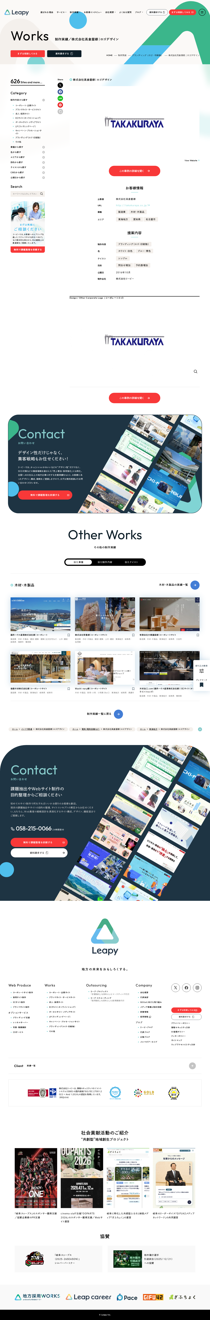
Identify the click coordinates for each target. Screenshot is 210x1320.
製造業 (122, 212)
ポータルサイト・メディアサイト (28, 122)
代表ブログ (145, 1032)
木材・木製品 (137, 212)
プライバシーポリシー (180, 1023)
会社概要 (109, 12)
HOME (109, 55)
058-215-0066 (34, 828)
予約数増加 (142, 265)
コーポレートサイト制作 (23, 992)
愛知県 (137, 219)
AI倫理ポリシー (178, 1032)
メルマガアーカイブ (148, 1042)
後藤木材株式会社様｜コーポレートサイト (29, 689)
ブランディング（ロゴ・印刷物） (147, 55)
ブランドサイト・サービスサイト (28, 110)
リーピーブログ (146, 1027)
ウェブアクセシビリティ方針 (183, 1045)
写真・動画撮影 (19, 1027)
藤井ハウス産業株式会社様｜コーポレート (29, 635)
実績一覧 (25, 1066)
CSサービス (18, 1032)
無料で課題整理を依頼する (45, 495)
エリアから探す (18, 157)
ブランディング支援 (21, 1018)
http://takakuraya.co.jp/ (132, 205)
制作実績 (74, 12)
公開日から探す (18, 178)
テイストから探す (19, 167)
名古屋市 (151, 219)
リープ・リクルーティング (107, 999)
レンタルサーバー (20, 1022)
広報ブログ (145, 1037)
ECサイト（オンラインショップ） (28, 118)
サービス (61, 12)
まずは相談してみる (181, 12)
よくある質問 (125, 12)
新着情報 (144, 1012)
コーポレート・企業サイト (25, 105)
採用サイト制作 (19, 997)
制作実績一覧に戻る (99, 714)
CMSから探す (17, 172)
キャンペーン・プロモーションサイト (28, 132)
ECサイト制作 (19, 1002)
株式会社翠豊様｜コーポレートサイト (91, 635)
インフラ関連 (26, 729)
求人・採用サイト (22, 114)
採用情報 (144, 1017)
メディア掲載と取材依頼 (150, 1007)
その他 (18, 142)
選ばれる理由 (46, 12)
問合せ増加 (124, 265)
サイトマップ (176, 1040)
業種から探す (17, 147)
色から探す (16, 152)
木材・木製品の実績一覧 (173, 585)
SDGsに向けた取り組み (151, 1002)
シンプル (122, 258)
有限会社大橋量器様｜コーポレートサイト (158, 635)
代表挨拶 (144, 997)
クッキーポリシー (178, 1036)
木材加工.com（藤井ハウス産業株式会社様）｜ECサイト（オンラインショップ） (167, 690)
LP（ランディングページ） (25, 126)
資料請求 (155, 12)
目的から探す (17, 162)
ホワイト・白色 (125, 251)
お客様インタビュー (93, 12)
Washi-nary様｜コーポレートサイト (91, 689)
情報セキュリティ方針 (180, 1027)
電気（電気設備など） (91, 729)
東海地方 (123, 219)
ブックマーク (201, 680)
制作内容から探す (19, 100)
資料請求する (37, 852)
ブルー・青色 (144, 251)
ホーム (15, 729)
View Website (191, 160)
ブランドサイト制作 (21, 1007)
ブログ (138, 12)
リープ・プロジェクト (110, 993)
